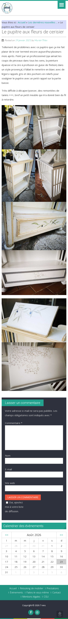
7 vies (43, 605)
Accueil (21, 22)
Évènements (16, 592)
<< (6, 535)
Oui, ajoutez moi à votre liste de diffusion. (14, 507)
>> (61, 535)
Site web (10, 483)
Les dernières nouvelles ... (42, 22)
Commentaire (13, 423)
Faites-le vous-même (38, 592)
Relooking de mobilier (31, 588)
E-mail (8, 469)
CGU (46, 597)
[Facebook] (31, 612)
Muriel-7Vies (40, 40)
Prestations (53, 588)
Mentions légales (31, 597)
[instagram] (37, 612)
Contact (56, 592)
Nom (7, 455)
